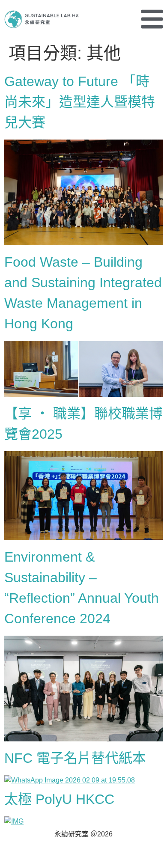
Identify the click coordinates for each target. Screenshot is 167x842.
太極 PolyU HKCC (59, 799)
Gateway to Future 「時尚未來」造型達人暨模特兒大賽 (79, 102)
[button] (152, 19)
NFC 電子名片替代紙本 (75, 758)
